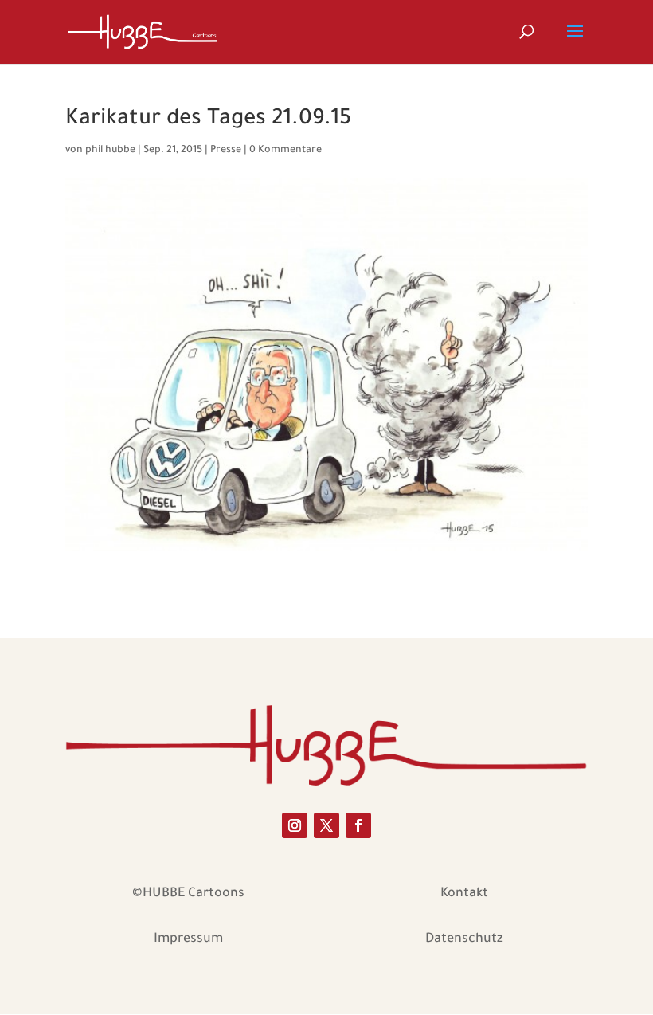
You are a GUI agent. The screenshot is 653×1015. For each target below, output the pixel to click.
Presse (225, 150)
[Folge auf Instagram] (294, 825)
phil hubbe (110, 150)
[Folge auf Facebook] (358, 825)
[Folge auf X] (326, 825)
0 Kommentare (285, 150)
